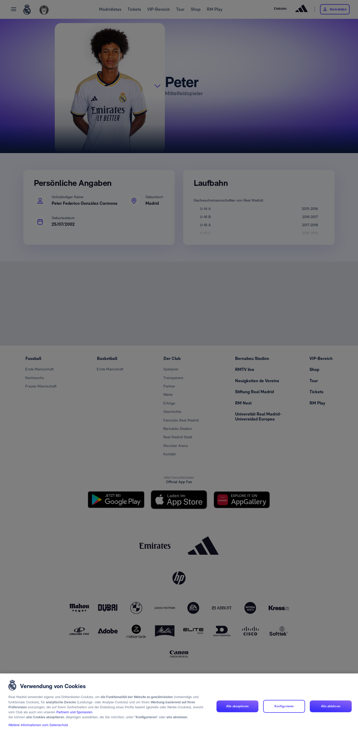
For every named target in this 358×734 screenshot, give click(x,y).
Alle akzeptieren (237, 706)
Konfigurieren (284, 706)
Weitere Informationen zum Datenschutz (38, 725)
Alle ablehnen (330, 706)
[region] (179, 703)
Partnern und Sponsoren (74, 712)
